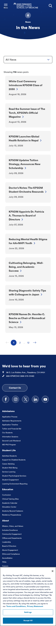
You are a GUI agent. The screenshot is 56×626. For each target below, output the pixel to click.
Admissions (8, 411)
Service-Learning (8, 472)
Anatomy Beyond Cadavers (12, 511)
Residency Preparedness (11, 515)
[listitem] (28, 88)
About (5, 520)
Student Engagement (10, 479)
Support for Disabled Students (13, 460)
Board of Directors (9, 546)
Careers (5, 566)
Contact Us (15, 387)
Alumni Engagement (10, 550)
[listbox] (28, 59)
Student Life (9, 450)
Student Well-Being (9, 467)
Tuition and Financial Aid (11, 428)
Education (7, 489)
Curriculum (6, 495)
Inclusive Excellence (10, 530)
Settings (28, 612)
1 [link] (15, 342)
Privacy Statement (35, 606)
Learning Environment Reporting (14, 484)
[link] (34, 343)
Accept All (28, 620)
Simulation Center (9, 507)
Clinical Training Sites (10, 499)
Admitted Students (9, 456)
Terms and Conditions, (16, 606)
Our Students (7, 432)
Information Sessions (10, 436)
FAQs (4, 562)
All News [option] (11, 59)
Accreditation (7, 558)
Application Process (9, 416)
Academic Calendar (9, 503)
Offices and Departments (12, 538)
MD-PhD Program (9, 444)
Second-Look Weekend (11, 440)
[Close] (52, 571)
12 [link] (29, 342)
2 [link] (21, 342)
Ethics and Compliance (11, 554)
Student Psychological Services (14, 476)
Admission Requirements (11, 421)
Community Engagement (12, 534)
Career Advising (8, 464)
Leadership (6, 542)
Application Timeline (10, 424)
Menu (6, 8)
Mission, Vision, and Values (12, 526)
